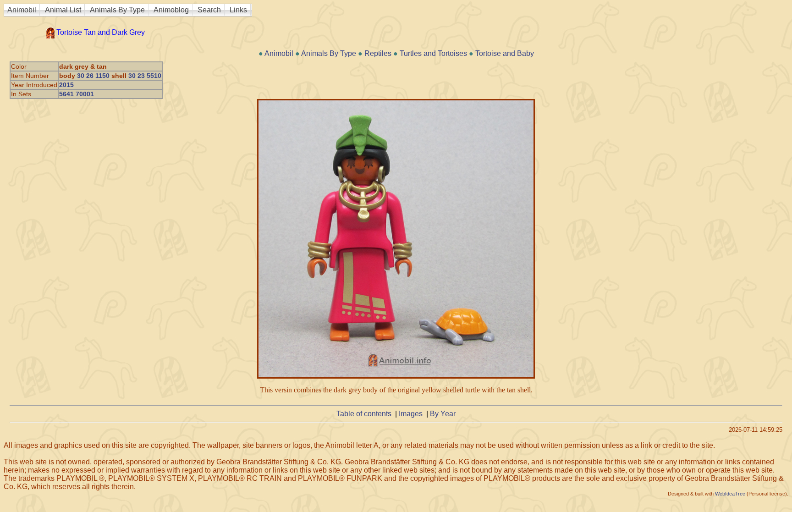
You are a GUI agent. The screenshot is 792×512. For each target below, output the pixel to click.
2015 (66, 84)
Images (411, 414)
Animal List (63, 10)
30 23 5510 (144, 75)
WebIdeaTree (730, 493)
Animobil (21, 10)
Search (209, 10)
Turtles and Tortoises (433, 53)
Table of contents (363, 414)
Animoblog (171, 10)
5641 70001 (76, 94)
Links (238, 10)
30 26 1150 (93, 75)
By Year (443, 414)
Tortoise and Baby (504, 53)
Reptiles (377, 53)
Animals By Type (117, 10)
